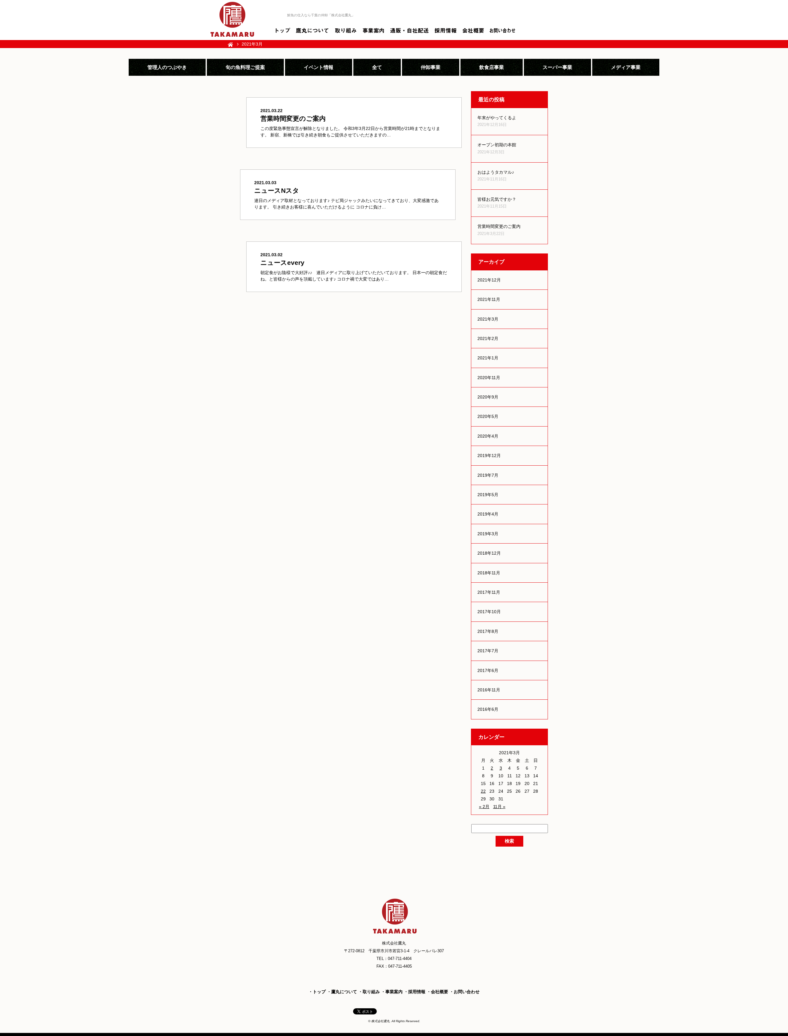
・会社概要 (437, 991)
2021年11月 (488, 299)
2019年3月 (487, 533)
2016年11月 (488, 689)
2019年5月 (487, 494)
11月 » (499, 806)
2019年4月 (487, 514)
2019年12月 (489, 455)
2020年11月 (488, 377)
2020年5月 (487, 416)
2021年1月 (487, 357)
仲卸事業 (430, 67)
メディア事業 (626, 67)
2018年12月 (489, 553)
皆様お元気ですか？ (496, 199)
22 (483, 791)
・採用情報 (414, 991)
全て (377, 67)
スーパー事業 (557, 67)
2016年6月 (487, 709)
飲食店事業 (491, 67)
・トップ (317, 991)
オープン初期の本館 (496, 144)
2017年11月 (488, 592)
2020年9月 (487, 397)
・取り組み (369, 991)
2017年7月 (487, 650)
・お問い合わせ (464, 991)
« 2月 (484, 806)
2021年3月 (487, 319)
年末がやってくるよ (496, 117)
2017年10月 (489, 611)
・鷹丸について (342, 991)
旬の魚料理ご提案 (245, 67)
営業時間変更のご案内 (499, 226)
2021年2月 (487, 338)
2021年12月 (489, 279)
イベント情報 (318, 67)
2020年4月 (487, 436)
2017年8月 (487, 631)
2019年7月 (487, 475)
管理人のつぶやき (167, 67)
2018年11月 (488, 572)
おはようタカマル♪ (495, 172)
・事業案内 (392, 991)
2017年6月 (487, 670)
